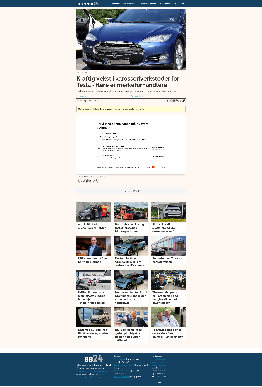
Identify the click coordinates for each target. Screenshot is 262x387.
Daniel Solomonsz (121, 386)
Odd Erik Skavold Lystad (124, 374)
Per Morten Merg (121, 380)
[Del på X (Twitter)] (170, 100)
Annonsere (115, 4)
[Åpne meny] (183, 3)
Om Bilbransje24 (130, 4)
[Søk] (176, 3)
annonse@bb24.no (159, 374)
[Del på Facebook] (167, 100)
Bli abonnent (165, 4)
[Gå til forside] (87, 3)
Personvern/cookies (84, 380)
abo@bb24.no (157, 371)
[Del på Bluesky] (183, 100)
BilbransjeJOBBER (148, 4)
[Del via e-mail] (177, 100)
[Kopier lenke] (180, 100)
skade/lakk (83, 185)
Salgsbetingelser (100, 380)
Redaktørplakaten (93, 386)
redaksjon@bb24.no (160, 368)
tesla (102, 185)
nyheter (94, 185)
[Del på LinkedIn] (174, 100)
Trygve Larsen (120, 368)
